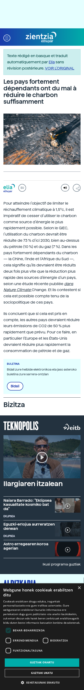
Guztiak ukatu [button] (42, 673)
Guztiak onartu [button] (42, 662)
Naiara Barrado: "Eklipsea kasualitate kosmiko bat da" (27, 504)
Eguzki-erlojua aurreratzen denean (29, 526)
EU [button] (22, 187)
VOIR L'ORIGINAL (59, 68)
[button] (6, 37)
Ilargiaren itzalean (33, 484)
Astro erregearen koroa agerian (25, 546)
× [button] (79, 588)
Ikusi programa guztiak (62, 564)
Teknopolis (21, 425)
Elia (52, 62)
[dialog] (42, 636)
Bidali (15, 386)
